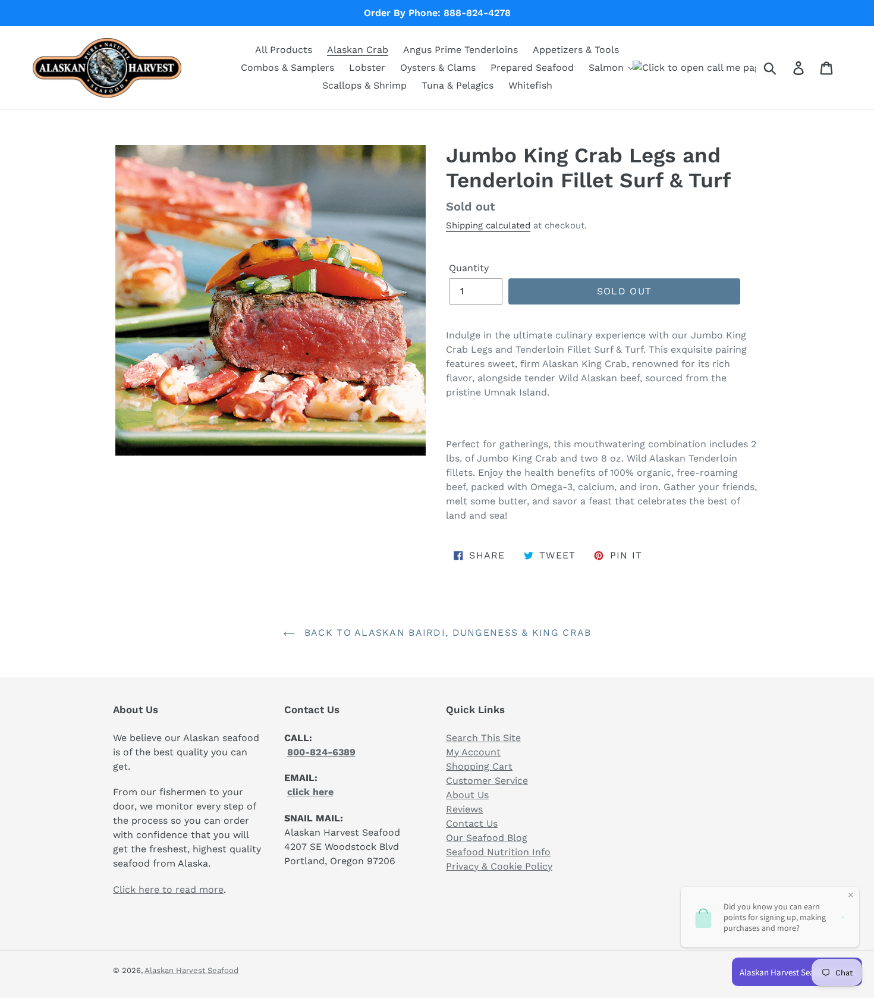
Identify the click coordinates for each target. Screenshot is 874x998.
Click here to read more (168, 889)
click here (310, 792)
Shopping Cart (479, 766)
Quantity (469, 268)
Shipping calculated (488, 225)
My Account (473, 752)
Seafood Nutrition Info (498, 852)
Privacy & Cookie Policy (499, 866)
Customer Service (487, 780)
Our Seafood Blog (486, 837)
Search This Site (483, 737)
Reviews (464, 809)
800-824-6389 (321, 752)
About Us (467, 795)
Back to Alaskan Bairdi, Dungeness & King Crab (446, 632)
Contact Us (472, 823)
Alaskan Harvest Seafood (191, 970)
